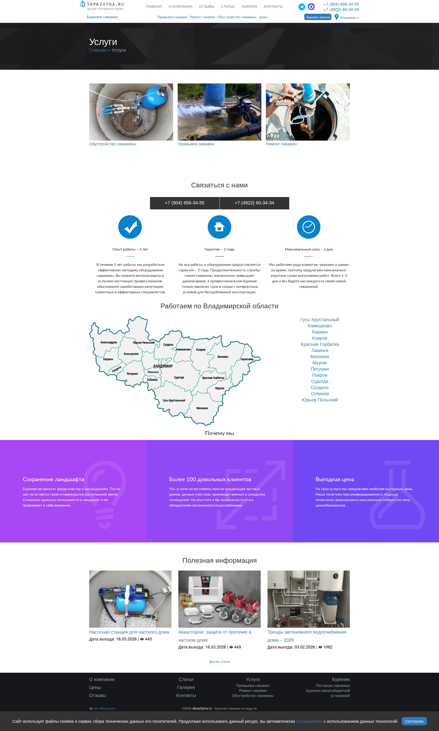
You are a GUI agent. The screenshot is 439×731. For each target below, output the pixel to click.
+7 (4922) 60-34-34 (341, 9)
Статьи (228, 6)
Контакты (273, 6)
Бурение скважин (102, 17)
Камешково (320, 325)
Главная (154, 6)
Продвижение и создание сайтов (342, 709)
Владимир (348, 17)
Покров (319, 374)
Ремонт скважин (202, 17)
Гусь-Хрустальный (319, 319)
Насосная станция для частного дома (129, 631)
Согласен (414, 721)
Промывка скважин (172, 17)
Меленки (320, 356)
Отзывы (206, 6)
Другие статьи (219, 661)
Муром (320, 362)
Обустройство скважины (237, 17)
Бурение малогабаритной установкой (328, 693)
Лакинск (319, 350)
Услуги (253, 679)
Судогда (319, 381)
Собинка (320, 393)
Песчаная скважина (333, 685)
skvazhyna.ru (202, 708)
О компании (180, 6)
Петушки (320, 368)
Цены (263, 17)
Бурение (341, 679)
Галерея (249, 6)
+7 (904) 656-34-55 (341, 4)
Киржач (320, 331)
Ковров (319, 337)
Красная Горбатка (320, 344)
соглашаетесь (309, 721)
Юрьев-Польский (320, 399)
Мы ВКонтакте (104, 708)
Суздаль (320, 387)
